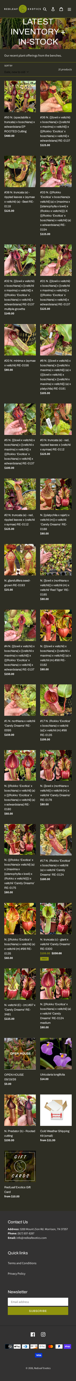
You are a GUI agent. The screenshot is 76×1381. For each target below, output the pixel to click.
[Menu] (69, 9)
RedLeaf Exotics (42, 1368)
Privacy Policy (16, 1274)
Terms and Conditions (22, 1263)
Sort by (8, 65)
